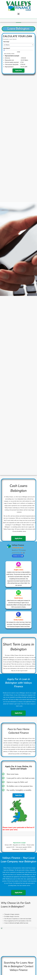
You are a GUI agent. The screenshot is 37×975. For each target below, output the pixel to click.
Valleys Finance (18, 545)
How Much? (6, 48)
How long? (6, 41)
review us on (17, 556)
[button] (18, 13)
